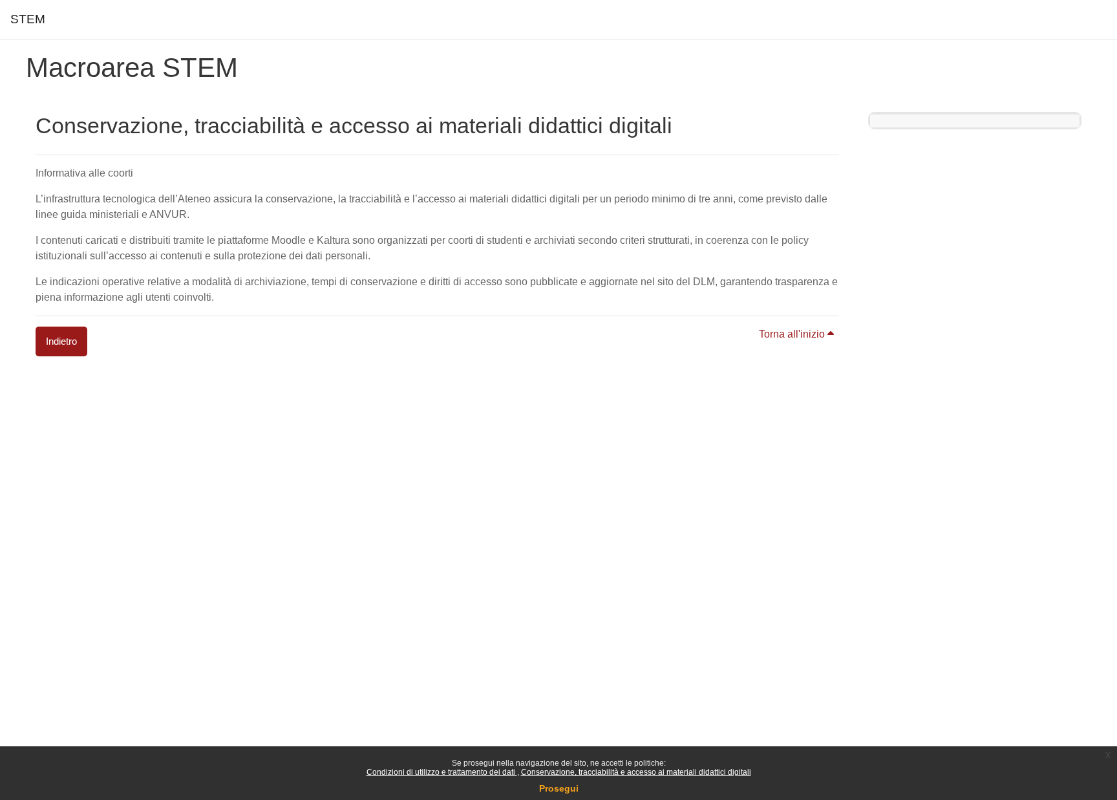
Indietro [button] (61, 341)
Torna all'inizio (793, 334)
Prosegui (559, 788)
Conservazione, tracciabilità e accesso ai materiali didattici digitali (636, 772)
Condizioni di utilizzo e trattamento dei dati (442, 772)
